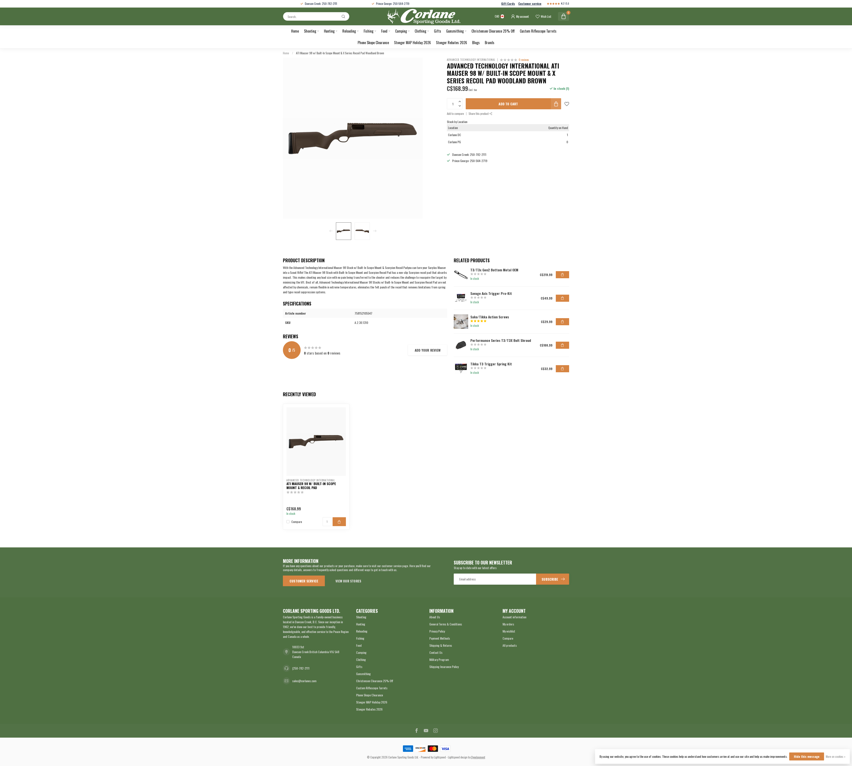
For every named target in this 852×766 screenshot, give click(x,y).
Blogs (476, 42)
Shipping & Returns (440, 645)
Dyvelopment (478, 757)
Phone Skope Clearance (373, 42)
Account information (514, 617)
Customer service (529, 4)
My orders (508, 624)
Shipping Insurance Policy (444, 666)
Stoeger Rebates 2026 (451, 42)
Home (295, 31)
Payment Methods (439, 638)
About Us (434, 617)
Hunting (329, 31)
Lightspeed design (457, 757)
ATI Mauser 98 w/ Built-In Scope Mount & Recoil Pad (311, 486)
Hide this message (806, 756)
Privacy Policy (437, 631)
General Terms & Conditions (445, 624)
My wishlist (509, 631)
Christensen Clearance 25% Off (493, 31)
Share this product (479, 114)
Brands (489, 42)
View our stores (348, 580)
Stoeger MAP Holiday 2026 (412, 42)
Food (384, 31)
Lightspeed (440, 757)
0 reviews (524, 60)
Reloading (349, 31)
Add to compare (455, 114)
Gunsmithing (455, 31)
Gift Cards (508, 4)
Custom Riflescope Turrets (538, 31)
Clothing (420, 31)
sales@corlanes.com (304, 680)
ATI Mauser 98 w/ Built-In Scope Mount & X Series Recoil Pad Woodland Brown (340, 53)
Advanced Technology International (471, 60)
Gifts (437, 31)
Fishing (368, 31)
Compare (296, 521)
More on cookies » (835, 756)
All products (510, 645)
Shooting (310, 31)
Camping (401, 31)
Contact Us (435, 652)
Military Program (439, 659)
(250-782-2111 (301, 668)
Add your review (427, 350)
